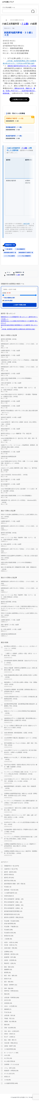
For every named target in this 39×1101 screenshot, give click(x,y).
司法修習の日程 (8, 932)
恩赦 (5, 994)
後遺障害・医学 (8, 957)
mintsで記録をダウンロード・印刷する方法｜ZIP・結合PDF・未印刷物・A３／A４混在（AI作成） (20, 780)
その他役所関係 (8, 1049)
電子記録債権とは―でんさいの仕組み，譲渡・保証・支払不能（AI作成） (20, 744)
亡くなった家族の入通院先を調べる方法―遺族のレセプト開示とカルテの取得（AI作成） (20, 726)
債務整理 (6, 1009)
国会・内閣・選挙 (9, 1040)
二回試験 (6, 939)
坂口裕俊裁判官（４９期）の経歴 (10, 484)
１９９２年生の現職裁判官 (24, 256)
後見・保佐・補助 (9, 975)
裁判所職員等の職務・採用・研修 (13, 883)
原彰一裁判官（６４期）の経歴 (10, 624)
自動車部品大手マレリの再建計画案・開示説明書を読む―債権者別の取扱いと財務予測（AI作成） (20, 719)
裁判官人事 (7, 877)
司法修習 (6, 929)
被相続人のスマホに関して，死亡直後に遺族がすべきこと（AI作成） (20, 758)
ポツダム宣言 (8, 1073)
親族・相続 (7, 967)
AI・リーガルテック (10, 1052)
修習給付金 (7, 935)
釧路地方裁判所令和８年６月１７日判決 (22, 66)
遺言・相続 (7, 981)
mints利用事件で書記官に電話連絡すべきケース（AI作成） (21, 738)
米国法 (6, 1076)
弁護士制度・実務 (9, 948)
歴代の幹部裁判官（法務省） (12, 908)
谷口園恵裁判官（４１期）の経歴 (10, 451)
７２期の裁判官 (8, 249)
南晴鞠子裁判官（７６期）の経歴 (10, 355)
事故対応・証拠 (8, 963)
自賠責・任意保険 (9, 960)
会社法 (6, 1000)
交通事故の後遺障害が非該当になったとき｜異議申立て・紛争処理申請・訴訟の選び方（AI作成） (20, 845)
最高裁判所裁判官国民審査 (11, 911)
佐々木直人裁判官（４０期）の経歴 (11, 544)
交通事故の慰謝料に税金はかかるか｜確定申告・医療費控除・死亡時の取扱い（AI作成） (20, 852)
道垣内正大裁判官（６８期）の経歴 (11, 417)
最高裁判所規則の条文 (10, 914)
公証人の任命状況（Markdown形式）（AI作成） (14, 474)
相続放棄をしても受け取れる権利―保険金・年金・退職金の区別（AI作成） (20, 683)
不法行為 (6, 1012)
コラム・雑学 (8, 1068)
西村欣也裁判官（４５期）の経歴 (10, 401)
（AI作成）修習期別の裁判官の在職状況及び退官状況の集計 (18, 329)
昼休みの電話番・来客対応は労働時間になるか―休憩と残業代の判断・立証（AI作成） (20, 669)
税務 (5, 1024)
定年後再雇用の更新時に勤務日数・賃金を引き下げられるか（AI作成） (20, 661)
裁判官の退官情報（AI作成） (9, 339)
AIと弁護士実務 (8, 1061)
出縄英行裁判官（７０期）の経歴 (10, 350)
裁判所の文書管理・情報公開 (12, 917)
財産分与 (6, 978)
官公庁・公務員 (8, 1037)
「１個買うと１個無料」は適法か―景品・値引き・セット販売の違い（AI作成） (20, 654)
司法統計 (6, 886)
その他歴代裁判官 (9, 893)
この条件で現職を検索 (19, 305)
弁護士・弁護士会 (9, 942)
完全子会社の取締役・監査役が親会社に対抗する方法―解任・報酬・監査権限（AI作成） (20, 765)
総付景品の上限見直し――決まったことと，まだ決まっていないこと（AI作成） (20, 647)
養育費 (6, 972)
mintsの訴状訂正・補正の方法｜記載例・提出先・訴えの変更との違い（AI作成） (21, 809)
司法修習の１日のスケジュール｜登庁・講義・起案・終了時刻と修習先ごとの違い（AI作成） (20, 816)
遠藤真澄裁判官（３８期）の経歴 (10, 373)
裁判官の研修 (8, 874)
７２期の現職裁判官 (20, 249)
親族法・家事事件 (9, 985)
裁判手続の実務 (8, 880)
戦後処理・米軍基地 (10, 1070)
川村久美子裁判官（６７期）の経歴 (11, 383)
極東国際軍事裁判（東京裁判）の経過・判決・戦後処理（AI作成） (20, 787)
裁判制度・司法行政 (10, 890)
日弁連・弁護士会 (9, 945)
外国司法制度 (8, 896)
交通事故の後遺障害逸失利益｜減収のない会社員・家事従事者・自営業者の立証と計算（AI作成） (20, 794)
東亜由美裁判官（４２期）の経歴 (10, 429)
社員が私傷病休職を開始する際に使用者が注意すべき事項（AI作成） (20, 676)
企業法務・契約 (8, 1015)
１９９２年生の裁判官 (9, 256)
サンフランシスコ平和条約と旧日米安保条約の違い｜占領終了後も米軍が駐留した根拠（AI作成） (20, 837)
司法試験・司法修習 (10, 921)
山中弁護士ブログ (8, 2)
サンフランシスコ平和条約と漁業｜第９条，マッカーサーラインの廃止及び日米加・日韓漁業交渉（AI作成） (20, 773)
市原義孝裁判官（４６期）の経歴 (10, 406)
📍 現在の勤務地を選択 (8, 297)
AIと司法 (6, 1058)
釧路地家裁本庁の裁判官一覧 (26, 252)
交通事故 (6, 951)
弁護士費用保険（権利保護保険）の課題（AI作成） (18, 732)
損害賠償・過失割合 (10, 954)
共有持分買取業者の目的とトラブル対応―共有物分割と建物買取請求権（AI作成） (20, 697)
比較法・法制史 (8, 1033)
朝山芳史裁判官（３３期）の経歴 (10, 479)
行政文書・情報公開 (10, 1043)
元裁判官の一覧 (8, 869)
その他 (6, 1079)
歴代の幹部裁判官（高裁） (11, 902)
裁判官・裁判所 (8, 872)
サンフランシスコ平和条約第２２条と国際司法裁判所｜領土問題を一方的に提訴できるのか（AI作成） (20, 801)
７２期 (18, 274)
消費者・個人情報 (9, 1021)
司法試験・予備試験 (10, 926)
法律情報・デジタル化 (10, 1064)
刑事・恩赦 (7, 988)
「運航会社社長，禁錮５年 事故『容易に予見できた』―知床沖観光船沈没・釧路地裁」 (19, 91)
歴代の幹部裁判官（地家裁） (12, 905)
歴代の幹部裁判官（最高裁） (12, 899)
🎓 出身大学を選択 (7, 300)
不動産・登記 (8, 1018)
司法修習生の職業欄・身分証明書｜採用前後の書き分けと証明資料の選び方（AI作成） (20, 690)
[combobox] (17, 11)
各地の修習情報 (8, 923)
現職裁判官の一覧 (10, 245)
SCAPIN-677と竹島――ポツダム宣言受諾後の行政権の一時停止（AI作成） (21, 823)
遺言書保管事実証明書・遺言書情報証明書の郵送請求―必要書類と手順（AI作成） (20, 705)
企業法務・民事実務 (10, 997)
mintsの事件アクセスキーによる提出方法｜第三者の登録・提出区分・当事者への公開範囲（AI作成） (21, 751)
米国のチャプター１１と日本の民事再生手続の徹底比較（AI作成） (20, 712)
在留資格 (6, 1003)
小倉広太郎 (26, 223)
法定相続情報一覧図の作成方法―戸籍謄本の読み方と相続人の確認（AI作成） (20, 830)
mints (5, 1055)
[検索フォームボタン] (33, 11)
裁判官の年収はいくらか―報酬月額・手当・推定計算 (16, 433)
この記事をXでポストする (19, 99)
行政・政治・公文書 (10, 1031)
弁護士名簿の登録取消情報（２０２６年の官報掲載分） (17, 378)
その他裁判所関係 (9, 1083)
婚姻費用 (6, 969)
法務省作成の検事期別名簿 (8, 456)
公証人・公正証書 (9, 1006)
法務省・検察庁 (8, 1046)
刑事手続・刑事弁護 (10, 991)
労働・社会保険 (8, 1027)
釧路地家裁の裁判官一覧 (10, 252)
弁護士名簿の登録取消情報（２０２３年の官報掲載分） (17, 495)
